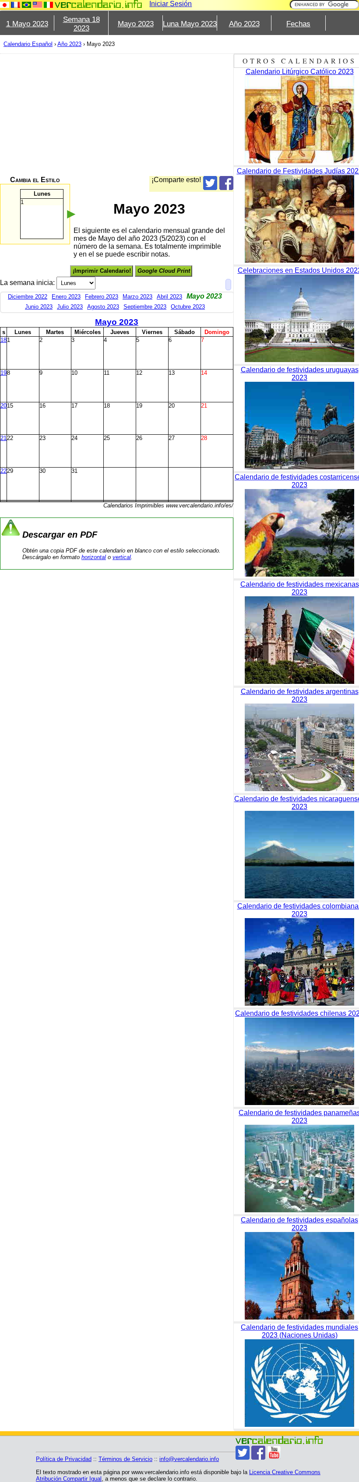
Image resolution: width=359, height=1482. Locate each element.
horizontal (93, 557)
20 (3, 405)
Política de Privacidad (64, 1459)
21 (3, 438)
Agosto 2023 (103, 306)
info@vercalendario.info (189, 1459)
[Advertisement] (116, 114)
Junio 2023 (39, 306)
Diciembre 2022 (27, 296)
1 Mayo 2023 (27, 24)
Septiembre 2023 (144, 306)
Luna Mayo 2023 (190, 24)
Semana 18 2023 (81, 23)
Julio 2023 (70, 306)
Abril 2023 (169, 296)
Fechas (298, 24)
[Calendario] (98, 4)
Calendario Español (28, 44)
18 (3, 340)
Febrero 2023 (101, 296)
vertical (122, 557)
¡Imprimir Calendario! (102, 271)
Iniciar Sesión (170, 3)
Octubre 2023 (188, 306)
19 (3, 373)
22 (3, 471)
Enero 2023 (66, 296)
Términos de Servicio (125, 1459)
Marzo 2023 (137, 296)
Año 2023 (244, 24)
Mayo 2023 (136, 24)
